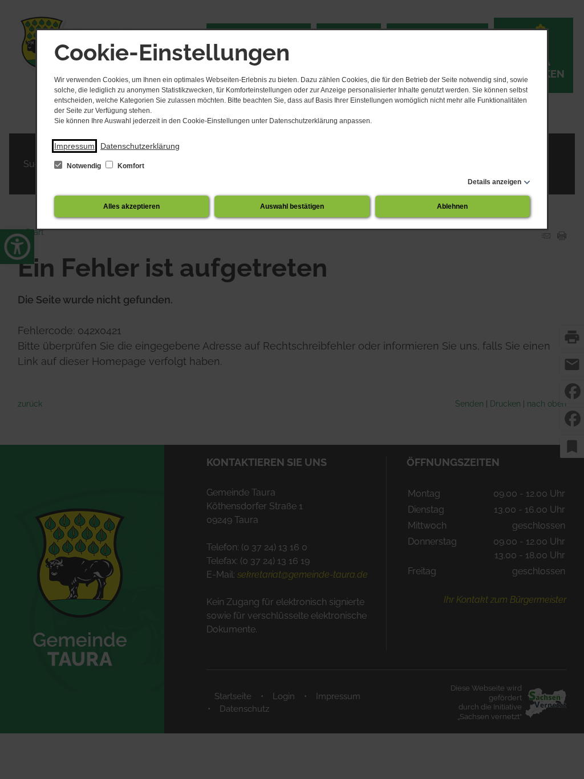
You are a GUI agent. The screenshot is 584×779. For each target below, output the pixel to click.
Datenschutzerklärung (140, 146)
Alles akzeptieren (131, 206)
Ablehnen (452, 206)
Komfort (130, 166)
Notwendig (84, 166)
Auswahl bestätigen (292, 206)
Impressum (74, 146)
